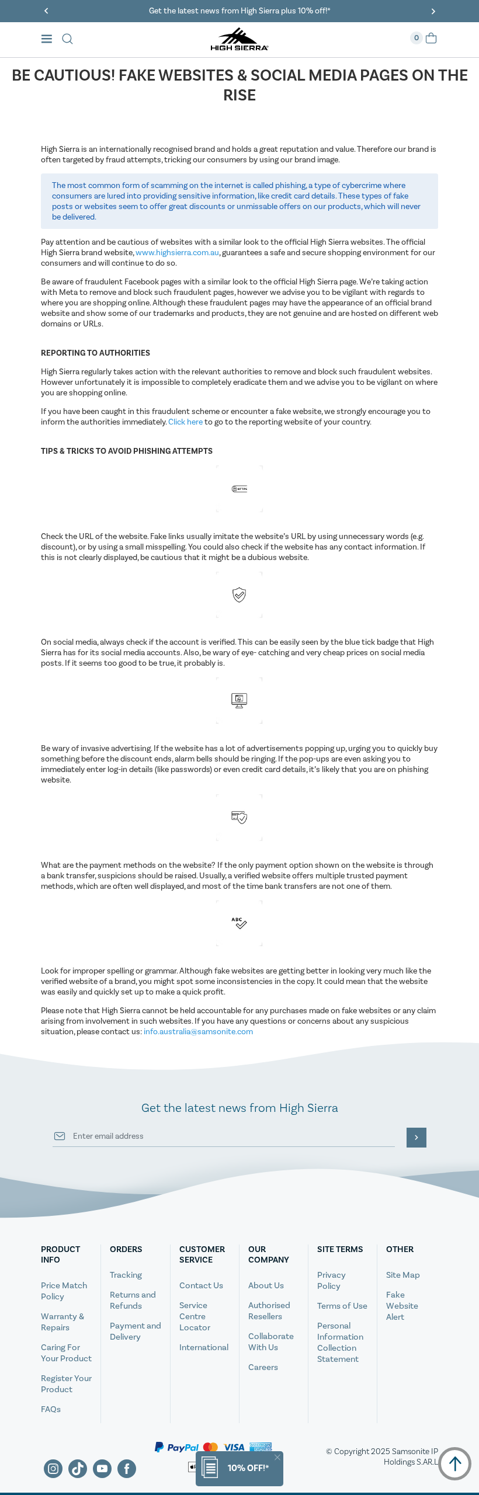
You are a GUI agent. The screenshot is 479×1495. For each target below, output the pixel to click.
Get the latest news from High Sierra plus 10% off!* (240, 11)
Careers (263, 1367)
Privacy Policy (331, 1281)
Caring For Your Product (66, 1353)
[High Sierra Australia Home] (240, 46)
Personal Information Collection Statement (340, 1342)
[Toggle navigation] (50, 40)
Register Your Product (66, 1384)
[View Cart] (431, 42)
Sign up (416, 1138)
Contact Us (201, 1285)
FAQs (51, 1409)
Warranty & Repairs (62, 1322)
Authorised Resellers (269, 1311)
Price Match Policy (64, 1291)
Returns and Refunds (133, 1300)
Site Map (403, 1275)
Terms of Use (342, 1306)
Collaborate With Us (271, 1342)
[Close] (277, 1457)
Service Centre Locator (194, 1316)
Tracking (126, 1275)
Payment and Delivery (135, 1331)
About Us (266, 1285)
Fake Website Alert (402, 1306)
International (203, 1347)
